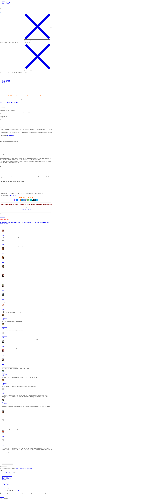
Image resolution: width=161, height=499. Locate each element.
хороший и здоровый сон (12, 195)
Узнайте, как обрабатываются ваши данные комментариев (23, 468)
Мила (2, 402)
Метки (1, 222)
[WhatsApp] (28, 200)
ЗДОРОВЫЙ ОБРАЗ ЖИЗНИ (9, 102)
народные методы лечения (6, 222)
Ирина (3, 296)
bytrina (3, 268)
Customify (17, 490)
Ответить (3, 235)
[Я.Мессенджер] (31, 200)
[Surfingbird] (37, 200)
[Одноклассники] (20, 200)
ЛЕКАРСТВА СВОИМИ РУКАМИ (7, 476)
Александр (3, 373)
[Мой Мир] (22, 200)
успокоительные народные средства (43, 222)
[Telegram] (24, 200)
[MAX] (15, 200)
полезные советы (12, 222)
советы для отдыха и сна (34, 222)
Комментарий (2, 461)
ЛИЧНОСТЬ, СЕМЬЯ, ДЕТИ (6, 477)
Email (1, 464)
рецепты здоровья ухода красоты (20, 222)
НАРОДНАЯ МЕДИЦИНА (6, 478)
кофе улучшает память (10, 135)
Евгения (3, 277)
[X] (33, 200)
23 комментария (15, 102)
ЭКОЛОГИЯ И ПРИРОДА (5, 484)
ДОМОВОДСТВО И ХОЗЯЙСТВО (7, 473)
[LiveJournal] (35, 200)
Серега (3, 259)
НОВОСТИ (3, 479)
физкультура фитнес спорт (4, 223)
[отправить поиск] (30, 40)
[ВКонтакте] (17, 200)
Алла (2, 413)
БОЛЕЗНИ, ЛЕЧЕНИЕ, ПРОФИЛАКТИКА (8, 472)
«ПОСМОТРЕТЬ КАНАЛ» (26, 209)
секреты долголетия (28, 222)
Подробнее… (2, 497)
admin (1, 102)
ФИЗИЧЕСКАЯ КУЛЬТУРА (6, 483)
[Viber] (26, 200)
